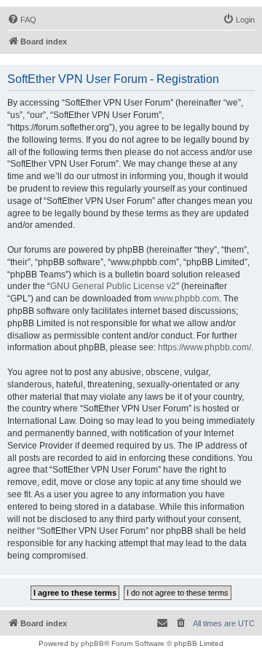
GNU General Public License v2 (113, 286)
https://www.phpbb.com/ (204, 347)
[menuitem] (21, 19)
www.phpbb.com (186, 298)
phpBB (92, 643)
